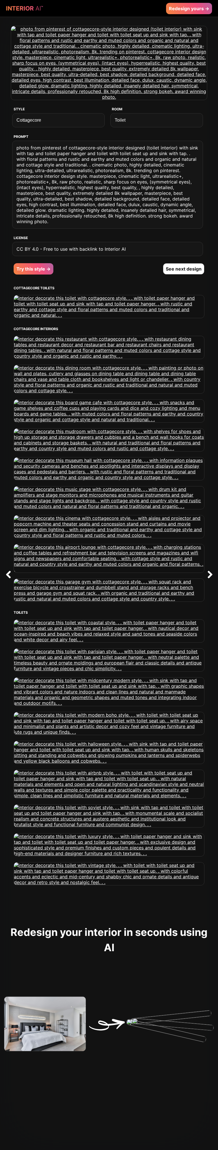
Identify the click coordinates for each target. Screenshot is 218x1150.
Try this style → (33, 269)
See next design (184, 269)
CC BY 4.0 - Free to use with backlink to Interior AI (71, 249)
